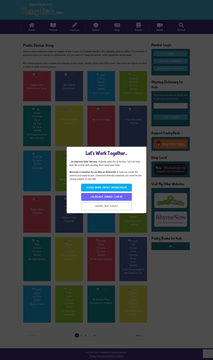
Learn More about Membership (106, 187)
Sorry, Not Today (106, 206)
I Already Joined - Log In (106, 197)
